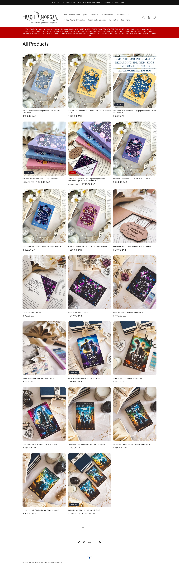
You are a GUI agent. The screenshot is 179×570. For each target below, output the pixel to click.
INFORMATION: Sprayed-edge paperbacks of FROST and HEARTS (134, 112)
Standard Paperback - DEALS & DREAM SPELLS (42, 246)
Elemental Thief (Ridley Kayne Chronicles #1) (86, 444)
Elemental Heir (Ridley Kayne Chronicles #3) (41, 510)
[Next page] (96, 525)
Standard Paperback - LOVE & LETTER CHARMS (87, 246)
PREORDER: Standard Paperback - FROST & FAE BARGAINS (42, 112)
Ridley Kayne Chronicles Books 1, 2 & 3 (84, 510)
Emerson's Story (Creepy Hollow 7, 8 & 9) (40, 444)
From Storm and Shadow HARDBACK (128, 312)
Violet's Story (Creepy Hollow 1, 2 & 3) (84, 378)
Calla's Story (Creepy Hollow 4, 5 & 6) (129, 378)
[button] (143, 17)
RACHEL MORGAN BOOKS (38, 562)
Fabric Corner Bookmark (33, 312)
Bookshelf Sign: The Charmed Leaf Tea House (132, 246)
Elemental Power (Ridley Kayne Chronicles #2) (132, 444)
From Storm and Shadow (78, 312)
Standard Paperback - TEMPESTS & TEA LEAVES (133, 179)
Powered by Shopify (55, 562)
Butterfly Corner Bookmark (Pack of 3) (38, 378)
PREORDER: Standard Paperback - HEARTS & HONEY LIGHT (89, 112)
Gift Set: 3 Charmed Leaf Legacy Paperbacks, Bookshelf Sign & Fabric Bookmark (86, 180)
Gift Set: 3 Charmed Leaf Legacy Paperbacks (41, 179)
